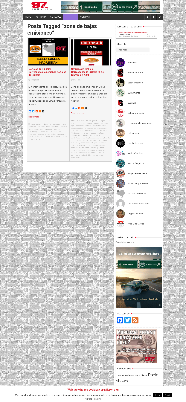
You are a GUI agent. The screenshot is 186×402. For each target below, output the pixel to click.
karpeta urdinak (96, 138)
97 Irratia (41, 17)
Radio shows (36, 124)
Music (137, 375)
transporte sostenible (88, 153)
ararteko (104, 123)
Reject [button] (167, 395)
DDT (96, 131)
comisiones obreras (99, 128)
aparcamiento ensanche (90, 123)
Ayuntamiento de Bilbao (81, 126)
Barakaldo (56, 124)
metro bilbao (33, 136)
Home (28, 17)
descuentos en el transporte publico (44, 129)
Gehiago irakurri (93, 399)
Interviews (127, 375)
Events (118, 376)
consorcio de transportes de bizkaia (52, 127)
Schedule (55, 17)
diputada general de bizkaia (40, 132)
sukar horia (45, 136)
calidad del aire (99, 126)
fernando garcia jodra (91, 135)
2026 (48, 124)
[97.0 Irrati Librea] (41, 7)
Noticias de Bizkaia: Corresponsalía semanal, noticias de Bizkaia (47, 72)
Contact (85, 17)
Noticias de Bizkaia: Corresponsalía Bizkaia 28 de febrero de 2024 (87, 72)
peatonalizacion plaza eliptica (83, 148)
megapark (61, 134)
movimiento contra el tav (81, 145)
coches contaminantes (80, 128)
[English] (160, 17)
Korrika (107, 138)
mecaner (102, 143)
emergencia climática (47, 134)
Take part (70, 17)
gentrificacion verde (79, 138)
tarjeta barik (56, 136)
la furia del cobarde (80, 140)
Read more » (34, 117)
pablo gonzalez (99, 145)
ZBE (88, 155)
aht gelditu (93, 121)
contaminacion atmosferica (82, 131)
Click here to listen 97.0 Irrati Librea (133, 32)
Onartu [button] (157, 395)
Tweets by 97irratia (125, 242)
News (144, 375)
